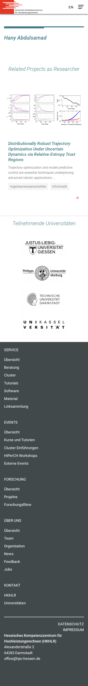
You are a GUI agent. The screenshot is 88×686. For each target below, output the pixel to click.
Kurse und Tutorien (19, 440)
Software (11, 391)
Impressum (73, 630)
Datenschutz (71, 624)
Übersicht (12, 360)
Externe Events (16, 463)
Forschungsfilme (17, 505)
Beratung (11, 367)
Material (11, 399)
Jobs (8, 569)
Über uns (12, 521)
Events (11, 422)
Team (9, 538)
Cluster (10, 375)
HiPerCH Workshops (20, 456)
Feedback (12, 562)
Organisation (14, 546)
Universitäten (15, 603)
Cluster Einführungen (21, 448)
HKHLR (10, 595)
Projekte (11, 497)
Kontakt (12, 585)
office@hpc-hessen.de (22, 659)
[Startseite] (22, 7)
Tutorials (11, 383)
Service (11, 350)
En (71, 7)
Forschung (15, 479)
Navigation (80, 8)
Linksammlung (16, 406)
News (9, 554)
